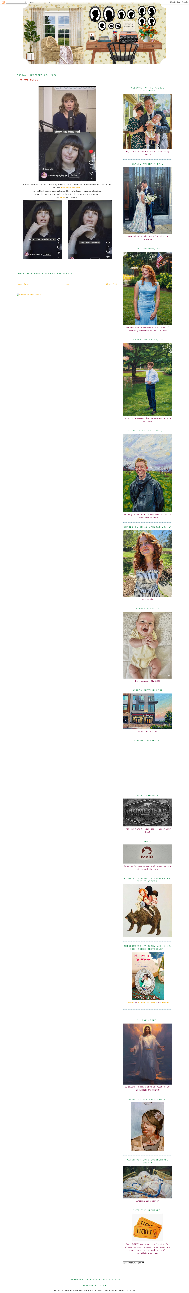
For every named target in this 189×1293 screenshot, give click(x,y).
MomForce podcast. (71, 188)
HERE (62, 197)
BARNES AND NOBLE (147, 1003)
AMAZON (129, 1003)
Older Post (111, 284)
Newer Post (23, 284)
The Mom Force (27, 79)
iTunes (165, 1003)
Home (67, 284)
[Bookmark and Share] (29, 295)
